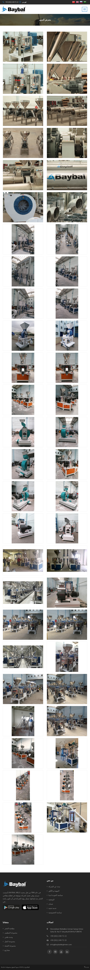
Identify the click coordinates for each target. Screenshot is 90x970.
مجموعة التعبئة (10, 946)
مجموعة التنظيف (11, 933)
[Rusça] (81, 2)
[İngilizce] (77, 2)
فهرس (24, 2)
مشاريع (7, 950)
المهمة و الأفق (54, 891)
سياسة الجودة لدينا (56, 895)
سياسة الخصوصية (55, 912)
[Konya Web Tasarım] (86, 967)
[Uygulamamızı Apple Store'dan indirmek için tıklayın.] (30, 907)
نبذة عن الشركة (54, 886)
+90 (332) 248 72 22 (11, 2)
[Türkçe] (73, 2)
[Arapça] (84, 2)
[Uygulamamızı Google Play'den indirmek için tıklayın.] (11, 907)
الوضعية (51, 899)
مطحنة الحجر (9, 928)
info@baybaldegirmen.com (61, 944)
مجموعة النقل (10, 941)
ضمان (51, 904)
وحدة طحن (9, 937)
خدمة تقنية (52, 908)
